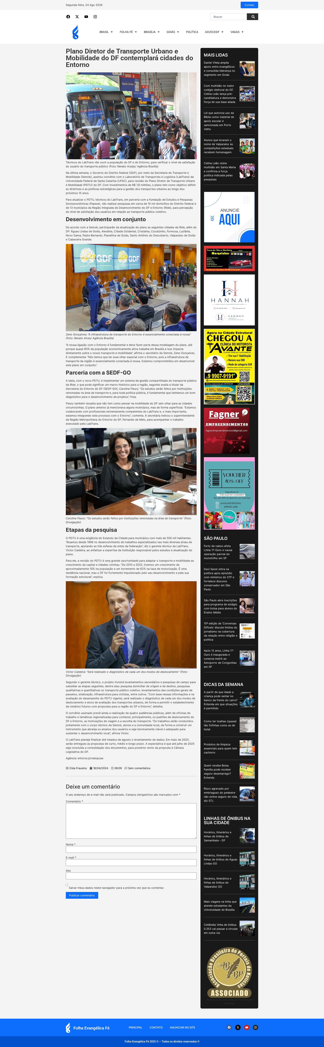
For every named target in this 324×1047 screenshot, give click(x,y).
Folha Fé (126, 32)
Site (68, 870)
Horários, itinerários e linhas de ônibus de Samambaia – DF (217, 836)
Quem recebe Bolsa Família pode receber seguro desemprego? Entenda (217, 771)
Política (192, 32)
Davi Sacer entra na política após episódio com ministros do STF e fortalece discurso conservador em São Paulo (219, 579)
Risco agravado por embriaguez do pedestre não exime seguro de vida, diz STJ (221, 794)
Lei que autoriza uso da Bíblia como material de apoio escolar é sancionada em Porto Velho (219, 121)
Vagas (235, 32)
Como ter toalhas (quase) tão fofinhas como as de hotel (220, 725)
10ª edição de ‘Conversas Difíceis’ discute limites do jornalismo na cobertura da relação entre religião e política (220, 631)
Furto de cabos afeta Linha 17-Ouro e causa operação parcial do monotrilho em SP (218, 552)
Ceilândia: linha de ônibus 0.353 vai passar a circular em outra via (221, 928)
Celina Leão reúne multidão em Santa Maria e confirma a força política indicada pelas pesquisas (220, 171)
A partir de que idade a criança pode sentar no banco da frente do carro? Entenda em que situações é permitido (221, 700)
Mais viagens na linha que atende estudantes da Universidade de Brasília (220, 905)
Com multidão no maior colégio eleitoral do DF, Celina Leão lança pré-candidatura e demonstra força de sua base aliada (220, 94)
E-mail (71, 857)
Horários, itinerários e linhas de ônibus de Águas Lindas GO (220, 859)
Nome (71, 844)
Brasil (104, 32)
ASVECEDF (212, 32)
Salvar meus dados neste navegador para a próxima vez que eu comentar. (116, 887)
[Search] (252, 16)
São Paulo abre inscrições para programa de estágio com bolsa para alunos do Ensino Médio (220, 606)
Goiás (171, 32)
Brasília (150, 32)
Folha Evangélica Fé (91, 1028)
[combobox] (228, 16)
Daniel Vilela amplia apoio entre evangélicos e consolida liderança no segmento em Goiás (219, 68)
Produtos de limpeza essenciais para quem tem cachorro (220, 748)
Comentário (74, 801)
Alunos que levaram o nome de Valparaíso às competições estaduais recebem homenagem (218, 146)
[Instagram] (255, 1027)
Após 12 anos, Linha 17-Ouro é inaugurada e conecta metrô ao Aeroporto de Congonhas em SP (220, 658)
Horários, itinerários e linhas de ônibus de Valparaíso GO (217, 882)
